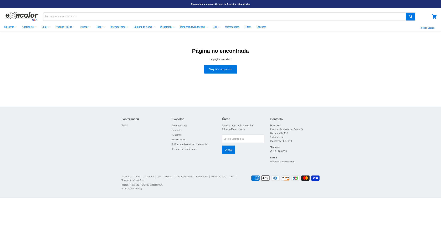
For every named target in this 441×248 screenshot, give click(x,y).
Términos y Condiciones (184, 149)
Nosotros (176, 134)
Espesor (168, 176)
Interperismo (202, 176)
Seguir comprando (220, 69)
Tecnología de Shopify (131, 188)
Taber (231, 176)
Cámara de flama (184, 176)
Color (137, 176)
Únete (228, 150)
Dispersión (149, 176)
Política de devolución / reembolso (190, 144)
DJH (159, 176)
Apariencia (126, 176)
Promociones (178, 139)
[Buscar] (410, 16)
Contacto (176, 130)
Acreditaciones (179, 125)
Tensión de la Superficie (132, 180)
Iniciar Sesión (428, 27)
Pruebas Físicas (218, 176)
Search (124, 125)
